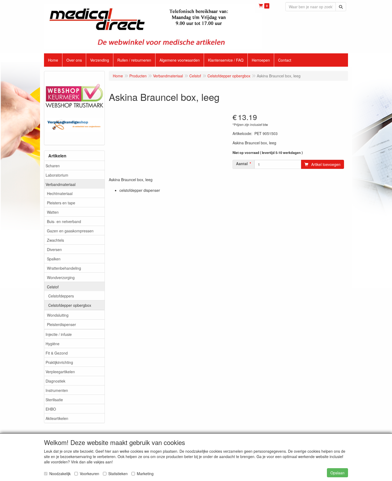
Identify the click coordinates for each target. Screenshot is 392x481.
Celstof (53, 286)
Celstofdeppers (61, 296)
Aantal (242, 163)
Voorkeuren (89, 473)
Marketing (145, 473)
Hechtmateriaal (60, 193)
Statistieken (118, 473)
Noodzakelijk (60, 473)
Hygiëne (52, 343)
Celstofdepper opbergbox (69, 305)
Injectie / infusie (59, 334)
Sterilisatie (54, 399)
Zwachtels (55, 240)
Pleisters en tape (61, 202)
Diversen (54, 249)
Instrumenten (57, 390)
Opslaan (337, 472)
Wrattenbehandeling (64, 268)
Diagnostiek (55, 381)
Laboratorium (57, 175)
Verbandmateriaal (60, 184)
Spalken (54, 258)
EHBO (51, 409)
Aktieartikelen (57, 418)
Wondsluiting (58, 315)
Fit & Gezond (57, 353)
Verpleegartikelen (60, 371)
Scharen (53, 165)
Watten (53, 212)
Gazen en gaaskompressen (70, 230)
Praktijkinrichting (59, 362)
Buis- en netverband (64, 221)
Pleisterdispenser (61, 324)
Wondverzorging (61, 277)
